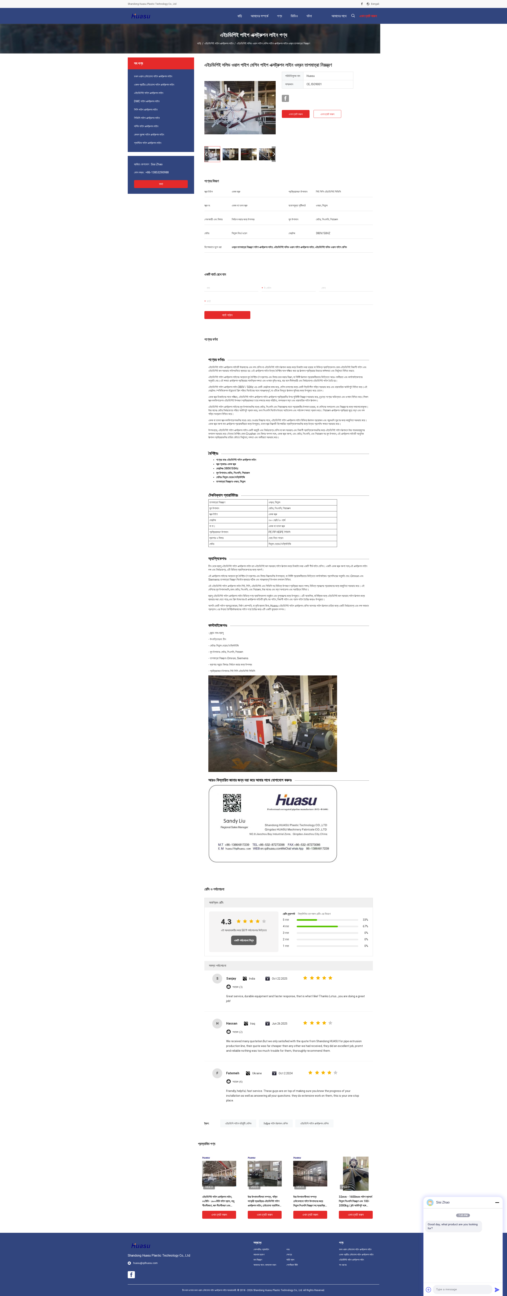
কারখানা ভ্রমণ (259, 1254)
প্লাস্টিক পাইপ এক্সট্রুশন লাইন (147, 142)
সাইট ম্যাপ (290, 1259)
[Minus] (497, 1202)
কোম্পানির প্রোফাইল (261, 1249)
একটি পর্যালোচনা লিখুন (244, 940)
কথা (161, 184)
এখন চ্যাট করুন (296, 114)
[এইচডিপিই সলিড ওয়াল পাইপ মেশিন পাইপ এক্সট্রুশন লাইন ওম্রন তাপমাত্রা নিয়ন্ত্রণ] (240, 107)
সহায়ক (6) (238, 1081)
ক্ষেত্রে (289, 1254)
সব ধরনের (343, 1265)
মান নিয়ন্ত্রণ (258, 1259)
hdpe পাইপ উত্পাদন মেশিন (276, 1123)
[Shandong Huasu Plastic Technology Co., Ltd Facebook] (362, 4)
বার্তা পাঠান (227, 315)
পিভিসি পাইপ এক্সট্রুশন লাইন (147, 117)
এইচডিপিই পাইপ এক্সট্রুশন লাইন (218, 43)
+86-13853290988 (157, 172)
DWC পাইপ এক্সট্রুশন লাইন (146, 101)
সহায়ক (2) (238, 1031)
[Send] (497, 1289)
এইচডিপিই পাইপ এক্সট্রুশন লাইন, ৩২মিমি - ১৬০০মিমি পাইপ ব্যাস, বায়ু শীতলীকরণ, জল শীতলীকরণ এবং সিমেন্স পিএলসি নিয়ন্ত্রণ (218, 1201)
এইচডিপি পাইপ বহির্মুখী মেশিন (238, 1123)
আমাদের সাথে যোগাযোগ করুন (265, 1265)
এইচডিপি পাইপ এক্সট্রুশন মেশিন (314, 1123)
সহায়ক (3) (238, 987)
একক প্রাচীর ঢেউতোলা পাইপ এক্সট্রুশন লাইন (154, 84)
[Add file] (428, 1289)
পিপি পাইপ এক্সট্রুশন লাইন (145, 109)
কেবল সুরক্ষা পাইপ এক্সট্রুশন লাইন (149, 134)
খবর (288, 1249)
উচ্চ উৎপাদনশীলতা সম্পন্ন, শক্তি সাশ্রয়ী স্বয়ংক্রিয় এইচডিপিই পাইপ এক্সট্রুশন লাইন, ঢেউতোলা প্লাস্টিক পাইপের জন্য (263, 1201)
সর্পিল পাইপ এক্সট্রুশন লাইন (146, 126)
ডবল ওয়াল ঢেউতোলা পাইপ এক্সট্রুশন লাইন (153, 76)
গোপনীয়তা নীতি (292, 1265)
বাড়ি (199, 43)
